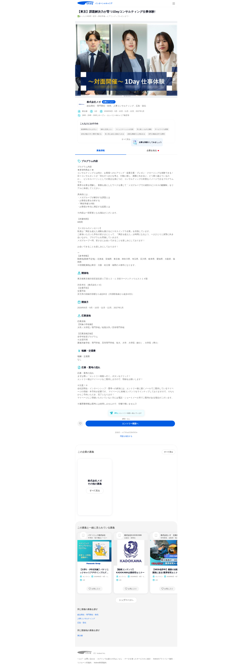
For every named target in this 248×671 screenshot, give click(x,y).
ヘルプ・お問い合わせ (86, 659)
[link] (83, 535)
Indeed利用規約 (100, 663)
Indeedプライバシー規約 (163, 659)
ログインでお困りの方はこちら (109, 659)
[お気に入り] (80, 423)
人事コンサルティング (86, 619)
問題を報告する (126, 436)
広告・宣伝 (81, 623)
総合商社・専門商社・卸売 (87, 615)
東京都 (80, 636)
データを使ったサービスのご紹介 (137, 659)
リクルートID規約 (84, 663)
